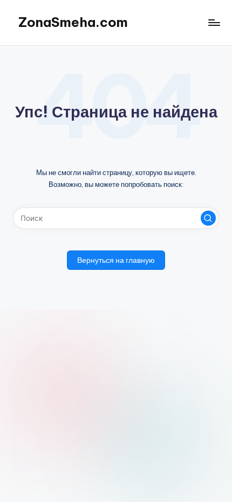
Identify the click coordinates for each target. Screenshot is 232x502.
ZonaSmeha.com (73, 22)
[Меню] (213, 22)
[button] (208, 218)
